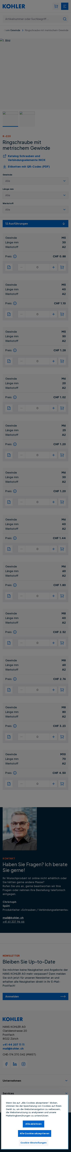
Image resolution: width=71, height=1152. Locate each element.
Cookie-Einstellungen (33, 1142)
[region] (35, 1122)
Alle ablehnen (33, 1124)
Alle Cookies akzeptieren (34, 1133)
